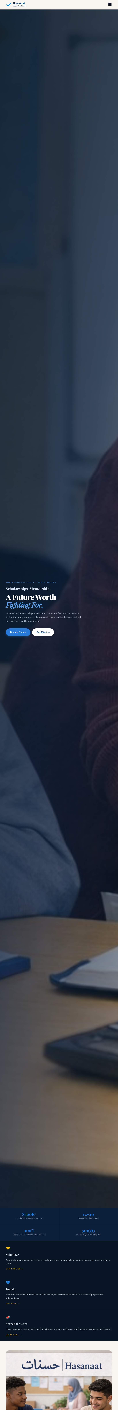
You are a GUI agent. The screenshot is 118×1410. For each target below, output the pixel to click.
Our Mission (43, 632)
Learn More (12, 1335)
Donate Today (18, 632)
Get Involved (13, 1269)
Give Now (11, 1303)
